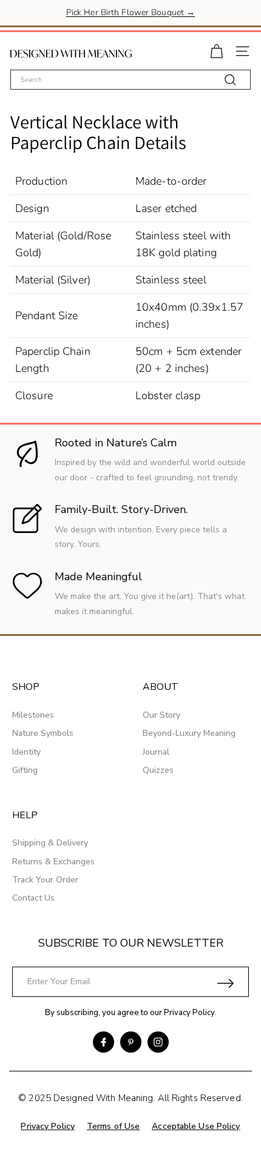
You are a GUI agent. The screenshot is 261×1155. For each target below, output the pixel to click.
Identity (26, 752)
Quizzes (158, 770)
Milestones (33, 715)
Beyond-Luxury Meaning (189, 733)
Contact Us (33, 898)
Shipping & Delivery (50, 843)
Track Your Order (45, 879)
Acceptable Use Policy (196, 1126)
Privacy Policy (189, 1012)
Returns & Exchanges (53, 861)
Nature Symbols (42, 733)
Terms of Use (113, 1126)
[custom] (103, 1042)
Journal (156, 752)
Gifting (25, 770)
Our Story (161, 715)
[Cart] (216, 50)
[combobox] (130, 80)
